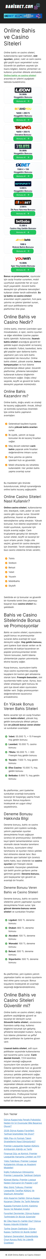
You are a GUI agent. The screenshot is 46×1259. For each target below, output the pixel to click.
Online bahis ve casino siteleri (20, 75)
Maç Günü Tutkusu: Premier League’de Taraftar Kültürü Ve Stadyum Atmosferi (19, 1190)
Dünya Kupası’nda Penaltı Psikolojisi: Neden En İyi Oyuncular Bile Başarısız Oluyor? (23, 1123)
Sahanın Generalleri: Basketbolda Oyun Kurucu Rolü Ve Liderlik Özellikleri (21, 1239)
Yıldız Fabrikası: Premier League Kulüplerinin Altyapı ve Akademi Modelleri (20, 1164)
